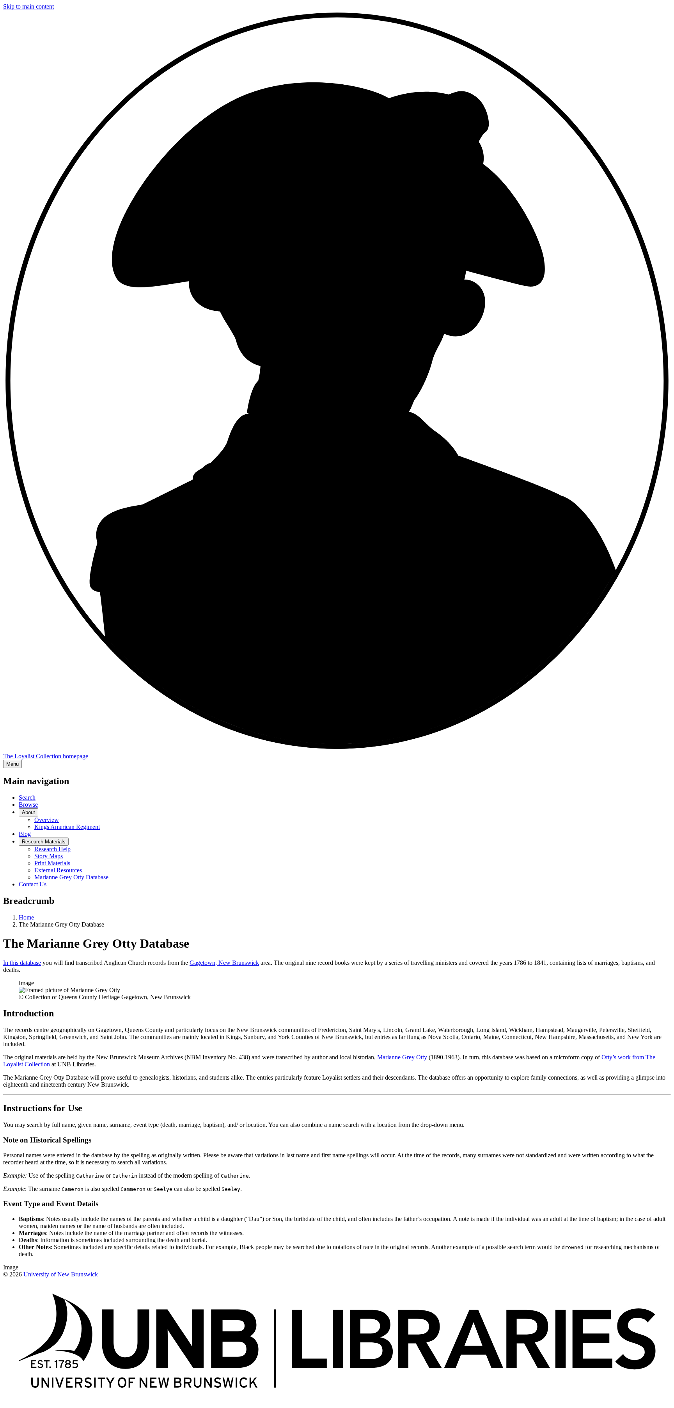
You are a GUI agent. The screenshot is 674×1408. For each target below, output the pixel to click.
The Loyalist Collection (45, 756)
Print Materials (52, 863)
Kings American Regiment (67, 826)
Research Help (52, 849)
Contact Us (32, 884)
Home (26, 917)
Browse (28, 804)
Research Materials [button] (44, 842)
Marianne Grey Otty (402, 1057)
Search (27, 797)
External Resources (58, 870)
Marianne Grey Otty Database (71, 877)
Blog (25, 834)
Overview (46, 819)
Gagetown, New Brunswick (224, 962)
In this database (22, 962)
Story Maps (48, 856)
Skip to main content (28, 6)
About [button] (28, 812)
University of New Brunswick (60, 1274)
